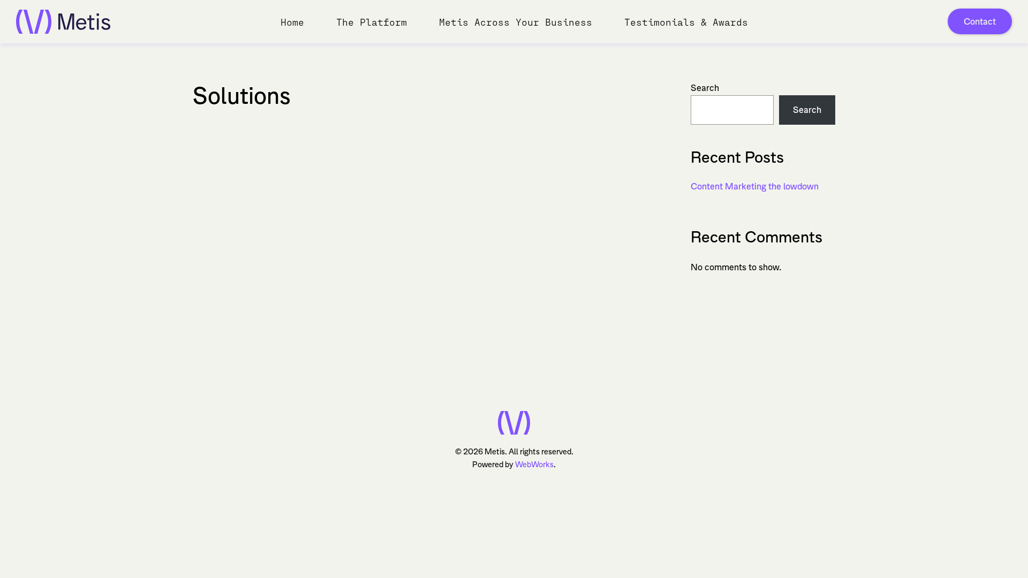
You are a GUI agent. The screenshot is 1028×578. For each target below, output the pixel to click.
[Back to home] (63, 21)
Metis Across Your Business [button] (515, 21)
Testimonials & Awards (686, 21)
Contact (980, 21)
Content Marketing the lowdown (755, 186)
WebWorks (534, 464)
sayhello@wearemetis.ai (426, 326)
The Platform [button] (371, 21)
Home (292, 21)
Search (705, 88)
